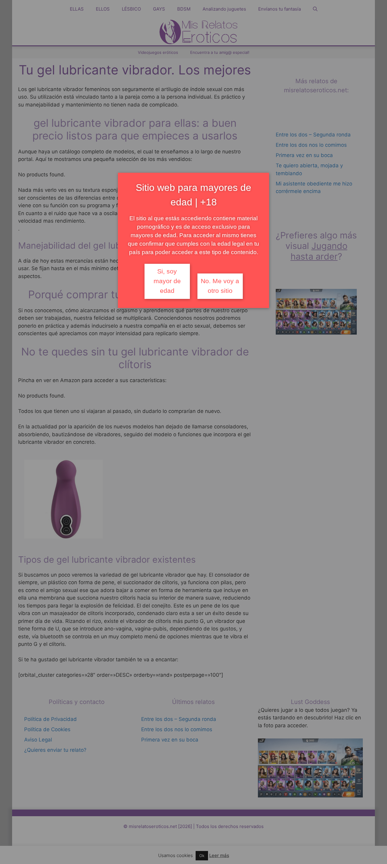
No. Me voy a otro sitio (220, 285)
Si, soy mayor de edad (167, 281)
